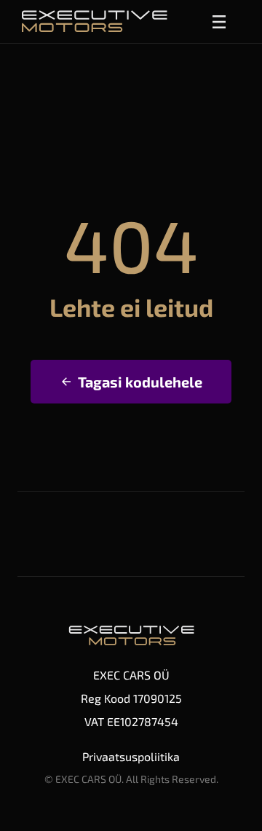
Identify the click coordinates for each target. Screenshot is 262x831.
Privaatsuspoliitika (131, 756)
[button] (219, 21)
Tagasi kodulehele (140, 381)
